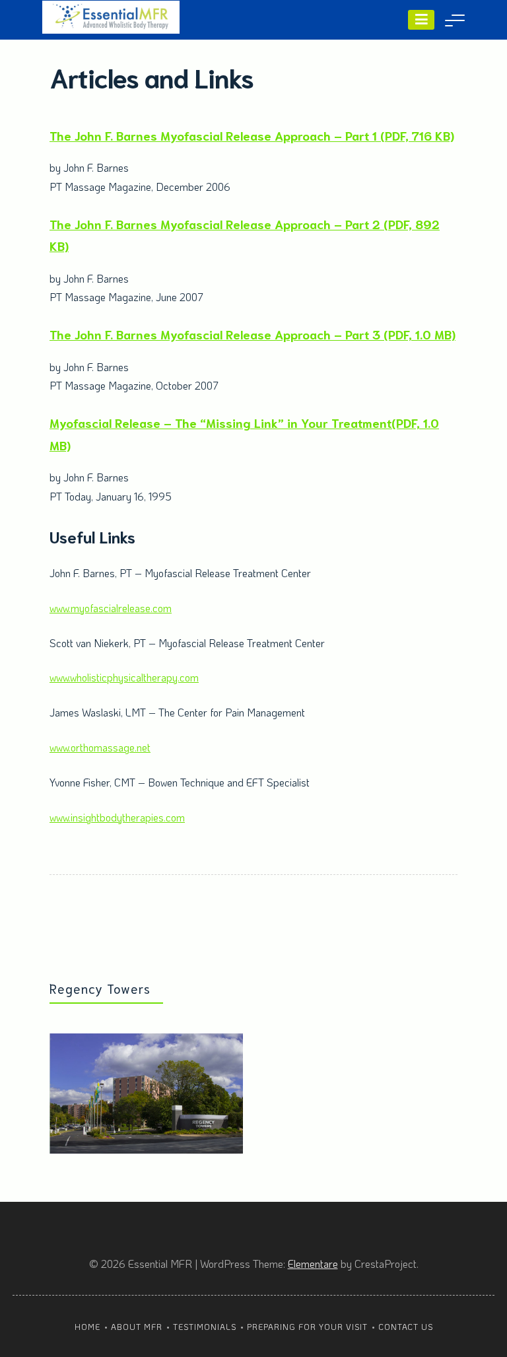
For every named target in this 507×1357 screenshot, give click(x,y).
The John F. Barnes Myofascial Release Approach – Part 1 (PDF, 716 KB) (252, 135)
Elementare (313, 1263)
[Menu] (421, 20)
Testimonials (204, 1326)
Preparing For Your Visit (307, 1326)
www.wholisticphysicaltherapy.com (124, 677)
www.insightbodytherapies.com (117, 817)
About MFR (136, 1326)
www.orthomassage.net (100, 747)
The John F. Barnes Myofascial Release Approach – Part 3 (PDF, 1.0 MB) (253, 334)
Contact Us (405, 1326)
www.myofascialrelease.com (111, 608)
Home (87, 1326)
